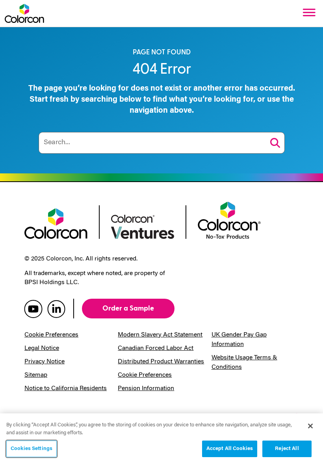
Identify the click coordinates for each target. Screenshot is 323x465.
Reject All (287, 448)
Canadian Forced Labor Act (155, 348)
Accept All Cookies (229, 448)
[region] (161, 439)
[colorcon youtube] (33, 308)
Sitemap (35, 375)
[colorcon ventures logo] (142, 226)
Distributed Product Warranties (161, 362)
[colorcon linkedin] (56, 308)
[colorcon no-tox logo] (229, 219)
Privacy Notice (44, 362)
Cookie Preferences (51, 335)
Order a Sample (128, 308)
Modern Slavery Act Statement (160, 335)
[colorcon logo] (55, 222)
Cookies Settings (31, 448)
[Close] (310, 426)
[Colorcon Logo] (24, 13)
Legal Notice (41, 348)
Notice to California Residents (65, 388)
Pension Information (146, 388)
